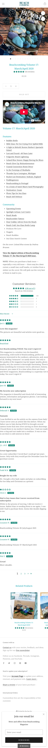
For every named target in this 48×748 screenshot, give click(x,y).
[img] (5, 320)
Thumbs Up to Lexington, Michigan (21, 173)
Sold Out (24, 94)
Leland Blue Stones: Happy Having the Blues (24, 160)
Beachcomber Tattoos (15, 218)
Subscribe (24, 740)
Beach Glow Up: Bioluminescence (20, 163)
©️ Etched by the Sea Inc (24, 711)
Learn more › (31, 679)
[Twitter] (9, 663)
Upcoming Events (13, 208)
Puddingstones (12, 180)
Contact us (7, 647)
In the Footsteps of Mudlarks (18, 170)
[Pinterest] (20, 663)
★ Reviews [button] (24, 746)
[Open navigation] (3, 4)
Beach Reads (11, 215)
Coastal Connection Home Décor (19, 167)
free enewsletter (22, 650)
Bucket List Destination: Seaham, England (23, 177)
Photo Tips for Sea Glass (16, 193)
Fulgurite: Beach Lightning (17, 157)
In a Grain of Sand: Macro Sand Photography (24, 187)
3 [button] (24, 573)
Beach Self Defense (14, 196)
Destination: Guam (14, 190)
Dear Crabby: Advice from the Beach (21, 222)
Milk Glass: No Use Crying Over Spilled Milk (24, 144)
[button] (19, 71)
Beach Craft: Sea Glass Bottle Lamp (20, 225)
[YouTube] (25, 663)
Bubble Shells (12, 140)
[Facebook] (4, 663)
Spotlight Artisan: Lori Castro (18, 212)
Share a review (9, 685)
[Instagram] (14, 663)
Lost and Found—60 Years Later (19, 153)
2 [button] (21, 573)
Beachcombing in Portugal (17, 183)
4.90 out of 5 (30, 288)
